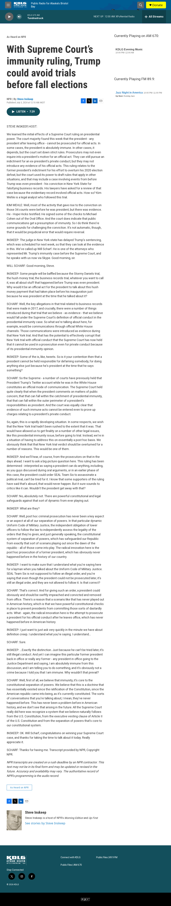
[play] (9, 17)
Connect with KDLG (70, 857)
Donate (157, 5)
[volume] (19, 16)
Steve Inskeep (25, 99)
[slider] (24, 16)
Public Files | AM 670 (71, 865)
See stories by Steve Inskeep (45, 823)
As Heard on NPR (16, 36)
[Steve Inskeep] (14, 820)
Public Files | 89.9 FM (106, 857)
